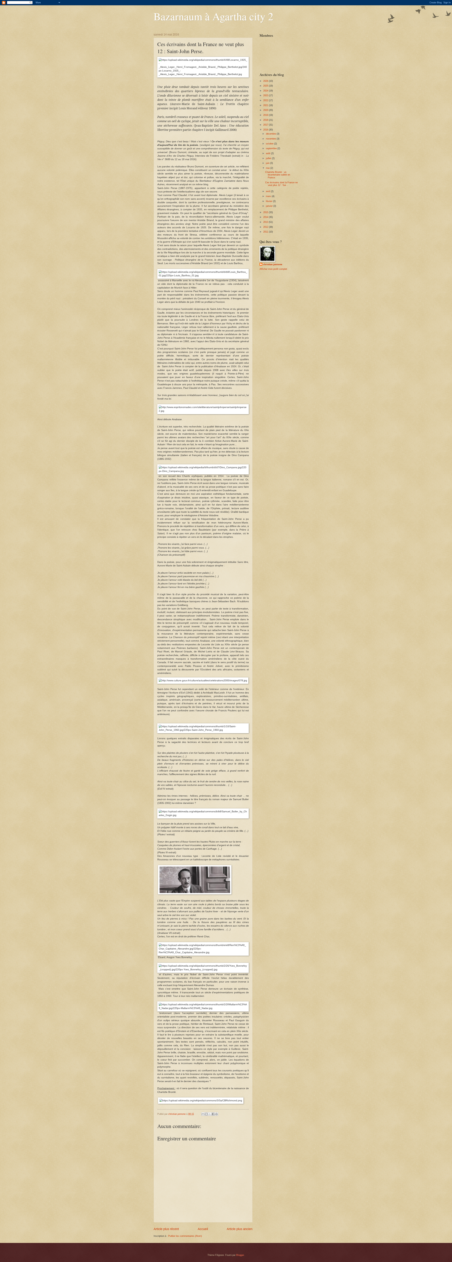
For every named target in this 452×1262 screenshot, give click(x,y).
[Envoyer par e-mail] (203, 1114)
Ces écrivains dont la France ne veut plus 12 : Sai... (281, 183)
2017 (266, 124)
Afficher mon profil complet (273, 269)
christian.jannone (272, 264)
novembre (271, 138)
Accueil (203, 1229)
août (268, 153)
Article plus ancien (239, 1229)
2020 (266, 110)
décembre (271, 133)
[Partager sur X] (210, 1114)
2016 (266, 129)
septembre (271, 148)
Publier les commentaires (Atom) (185, 1236)
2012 (266, 227)
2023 (266, 95)
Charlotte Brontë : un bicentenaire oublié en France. (277, 175)
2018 (266, 120)
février (269, 201)
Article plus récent (166, 1229)
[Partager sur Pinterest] (216, 1114)
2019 (266, 115)
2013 (266, 222)
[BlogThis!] (206, 1114)
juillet (269, 158)
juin (268, 163)
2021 (266, 105)
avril (268, 191)
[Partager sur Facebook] (213, 1114)
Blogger (240, 1255)
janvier (269, 206)
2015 (266, 212)
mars (269, 196)
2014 (266, 217)
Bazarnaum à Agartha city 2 (213, 16)
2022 (266, 100)
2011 (266, 231)
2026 (266, 81)
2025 (266, 85)
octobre (270, 143)
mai (268, 168)
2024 (266, 90)
